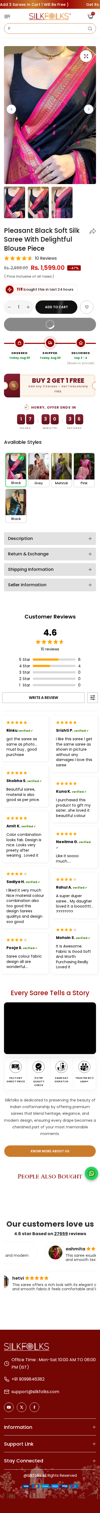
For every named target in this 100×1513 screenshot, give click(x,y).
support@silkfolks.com (35, 1392)
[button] (88, 109)
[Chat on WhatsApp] (91, 1173)
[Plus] (28, 307)
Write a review (43, 697)
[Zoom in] (86, 56)
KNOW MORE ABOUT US (50, 1151)
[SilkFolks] (50, 16)
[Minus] (9, 307)
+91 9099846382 (28, 1379)
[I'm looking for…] (90, 28)
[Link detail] (9, 1407)
